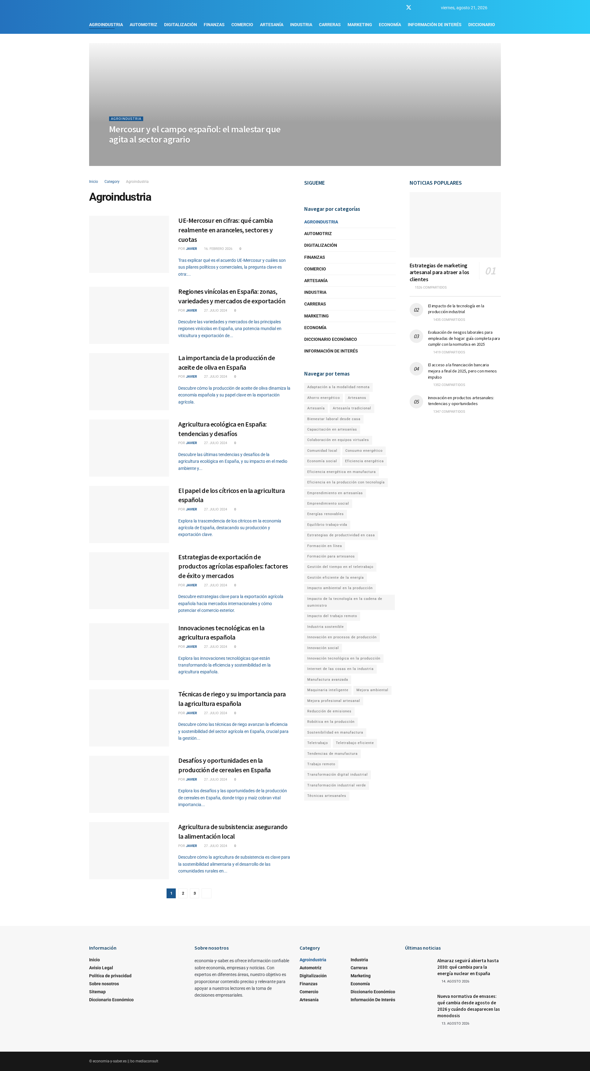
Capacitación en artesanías (332, 429)
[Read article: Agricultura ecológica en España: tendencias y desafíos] (129, 448)
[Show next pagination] (206, 893)
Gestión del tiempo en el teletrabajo (340, 567)
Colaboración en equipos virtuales (338, 440)
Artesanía (271, 24)
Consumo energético (364, 451)
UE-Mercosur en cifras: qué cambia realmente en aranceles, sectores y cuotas (225, 230)
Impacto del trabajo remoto (332, 616)
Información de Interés (435, 24)
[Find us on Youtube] (420, 7)
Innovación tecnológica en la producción (343, 658)
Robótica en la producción (331, 722)
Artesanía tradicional (352, 408)
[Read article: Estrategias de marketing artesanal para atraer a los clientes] (455, 225)
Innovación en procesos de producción (342, 637)
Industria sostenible (325, 627)
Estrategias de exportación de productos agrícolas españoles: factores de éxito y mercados (233, 566)
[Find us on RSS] (430, 7)
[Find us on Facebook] (397, 7)
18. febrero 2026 (148, 152)
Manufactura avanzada (327, 680)
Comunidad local (322, 451)
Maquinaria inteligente (327, 690)
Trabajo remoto (321, 764)
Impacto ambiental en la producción (340, 588)
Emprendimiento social (328, 504)
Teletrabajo (317, 743)
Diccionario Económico (330, 339)
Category (112, 181)
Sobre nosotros (104, 983)
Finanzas (214, 24)
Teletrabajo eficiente (355, 743)
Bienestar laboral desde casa (333, 419)
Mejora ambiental (372, 690)
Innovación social (323, 648)
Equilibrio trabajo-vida (327, 525)
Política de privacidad (110, 975)
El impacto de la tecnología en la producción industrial (456, 309)
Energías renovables (325, 514)
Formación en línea (324, 546)
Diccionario (481, 24)
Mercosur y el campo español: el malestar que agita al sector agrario (195, 134)
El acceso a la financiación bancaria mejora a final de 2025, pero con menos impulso (462, 371)
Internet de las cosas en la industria (340, 669)
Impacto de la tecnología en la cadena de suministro (344, 602)
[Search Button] (498, 7)
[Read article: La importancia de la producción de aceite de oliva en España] (129, 381)
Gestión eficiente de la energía (335, 578)
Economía (390, 24)
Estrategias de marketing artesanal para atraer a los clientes (439, 272)
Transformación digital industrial (337, 775)
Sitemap (97, 991)
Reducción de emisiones (329, 711)
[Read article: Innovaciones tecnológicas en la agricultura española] (129, 651)
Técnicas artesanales (326, 796)
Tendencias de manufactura (332, 754)
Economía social (322, 461)
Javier (122, 152)
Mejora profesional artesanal (333, 701)
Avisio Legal (101, 967)
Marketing (360, 24)
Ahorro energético (323, 398)
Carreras (330, 24)
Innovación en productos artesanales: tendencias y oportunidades (461, 401)
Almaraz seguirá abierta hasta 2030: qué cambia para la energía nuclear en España (468, 967)
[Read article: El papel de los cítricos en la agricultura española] (129, 514)
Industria (301, 24)
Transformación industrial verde (336, 785)
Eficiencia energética (364, 461)
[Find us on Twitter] (408, 7)
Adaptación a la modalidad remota (338, 387)
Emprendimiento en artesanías (335, 493)
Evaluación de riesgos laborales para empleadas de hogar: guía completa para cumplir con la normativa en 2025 (464, 338)
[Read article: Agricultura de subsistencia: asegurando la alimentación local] (129, 850)
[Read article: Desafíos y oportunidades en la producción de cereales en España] (129, 784)
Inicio (93, 181)
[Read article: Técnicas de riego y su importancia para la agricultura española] (129, 717)
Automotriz (143, 24)
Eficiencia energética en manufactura (341, 472)
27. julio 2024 (215, 311)
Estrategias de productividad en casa (341, 535)
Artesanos (357, 398)
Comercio (242, 24)
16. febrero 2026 (217, 249)
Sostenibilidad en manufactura (335, 732)
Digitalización (180, 24)
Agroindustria (106, 24)
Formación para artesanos (331, 556)
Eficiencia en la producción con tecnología (346, 482)
